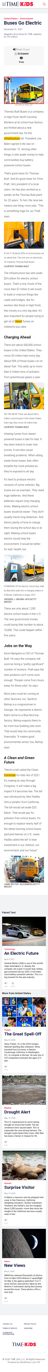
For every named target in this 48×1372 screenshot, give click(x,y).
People (7, 1030)
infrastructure (12, 138)
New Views (14, 1265)
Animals (7, 1183)
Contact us (7, 1324)
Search (44, 4)
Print (21, 62)
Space (7, 1261)
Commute (10, 775)
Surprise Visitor (19, 1187)
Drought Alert (17, 1112)
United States (11, 18)
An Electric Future (21, 953)
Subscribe (28, 1328)
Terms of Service (10, 1328)
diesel (18, 321)
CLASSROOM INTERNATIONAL (9, 1333)
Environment (26, 18)
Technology (9, 949)
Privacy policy (30, 1324)
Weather (8, 1108)
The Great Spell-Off (22, 1034)
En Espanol (23, 53)
